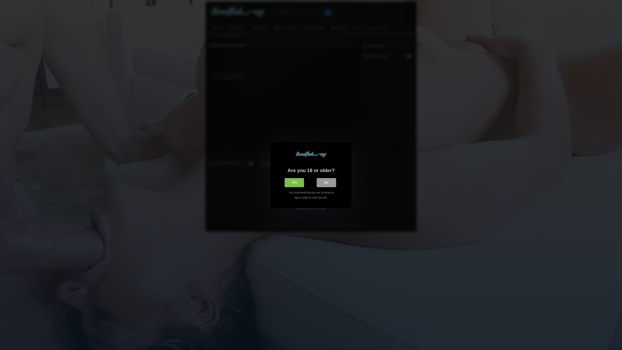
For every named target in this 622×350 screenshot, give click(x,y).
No (326, 182)
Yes (294, 182)
